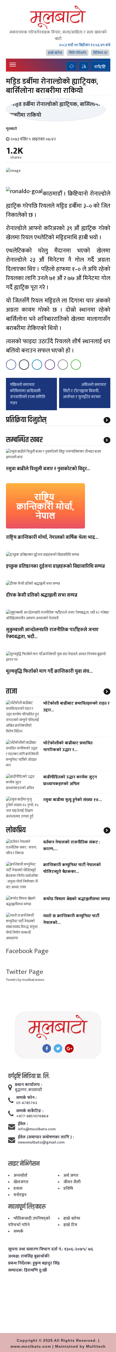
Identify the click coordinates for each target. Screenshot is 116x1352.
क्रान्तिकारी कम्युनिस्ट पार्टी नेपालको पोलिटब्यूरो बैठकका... (72, 868)
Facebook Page (27, 951)
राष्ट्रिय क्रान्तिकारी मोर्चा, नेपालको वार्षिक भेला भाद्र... (52, 538)
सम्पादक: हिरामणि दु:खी (27, 1270)
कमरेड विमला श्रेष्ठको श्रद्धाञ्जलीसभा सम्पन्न (76, 899)
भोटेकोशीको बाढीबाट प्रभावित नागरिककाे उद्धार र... (68, 746)
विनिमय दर (100, 53)
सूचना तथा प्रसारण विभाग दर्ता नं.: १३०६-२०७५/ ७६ (50, 1249)
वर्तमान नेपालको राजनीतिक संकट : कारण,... (71, 846)
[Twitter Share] (24, 364)
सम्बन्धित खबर (24, 440)
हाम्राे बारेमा (55, 53)
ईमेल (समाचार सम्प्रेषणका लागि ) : (46, 1137)
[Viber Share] (50, 364)
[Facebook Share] (11, 364)
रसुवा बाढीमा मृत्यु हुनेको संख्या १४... (72, 799)
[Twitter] (58, 1048)
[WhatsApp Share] (76, 364)
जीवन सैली (72, 1182)
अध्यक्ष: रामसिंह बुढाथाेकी (28, 1256)
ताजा (11, 691)
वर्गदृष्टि (100, 66)
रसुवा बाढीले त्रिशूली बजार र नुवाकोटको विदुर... (48, 469)
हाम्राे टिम (70, 1225)
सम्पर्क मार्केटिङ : (29, 1111)
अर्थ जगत (70, 1175)
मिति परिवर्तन (77, 53)
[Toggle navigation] (12, 64)
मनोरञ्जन (19, 1195)
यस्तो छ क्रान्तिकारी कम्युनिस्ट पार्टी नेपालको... (71, 919)
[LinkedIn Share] (37, 364)
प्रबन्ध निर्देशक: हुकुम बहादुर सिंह (34, 1263)
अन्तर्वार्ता (20, 1175)
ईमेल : (23, 1124)
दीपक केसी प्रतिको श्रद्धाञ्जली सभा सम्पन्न (41, 595)
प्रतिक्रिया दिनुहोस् (26, 420)
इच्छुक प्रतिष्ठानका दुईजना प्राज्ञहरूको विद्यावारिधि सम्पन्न (55, 566)
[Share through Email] (63, 364)
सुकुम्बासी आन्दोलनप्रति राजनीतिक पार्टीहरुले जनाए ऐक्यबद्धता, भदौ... (52, 633)
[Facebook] (47, 1048)
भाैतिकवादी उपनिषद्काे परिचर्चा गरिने (29, 1222)
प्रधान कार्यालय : (28, 1085)
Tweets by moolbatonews (25, 980)
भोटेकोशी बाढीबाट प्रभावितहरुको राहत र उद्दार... (76, 707)
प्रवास (17, 1188)
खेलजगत (20, 1182)
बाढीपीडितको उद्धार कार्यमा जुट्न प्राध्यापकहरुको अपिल (70, 780)
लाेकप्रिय (16, 830)
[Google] (69, 1048)
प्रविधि (68, 1188)
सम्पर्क (18, 1231)
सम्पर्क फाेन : (26, 1098)
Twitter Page (24, 972)
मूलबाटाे (11, 129)
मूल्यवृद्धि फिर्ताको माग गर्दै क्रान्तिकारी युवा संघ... (49, 671)
